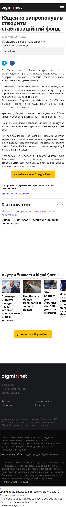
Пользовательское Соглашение (44, 443)
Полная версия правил (15, 481)
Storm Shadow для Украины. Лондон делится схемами (50, 302)
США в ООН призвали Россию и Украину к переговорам (30, 221)
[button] (58, 204)
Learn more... (40, 502)
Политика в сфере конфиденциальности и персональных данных (27, 448)
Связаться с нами (12, 440)
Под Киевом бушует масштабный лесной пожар (32, 303)
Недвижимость (43, 401)
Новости (7, 405)
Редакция (48, 437)
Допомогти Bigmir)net (33, 334)
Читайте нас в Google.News (33, 174)
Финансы (40, 405)
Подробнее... (18, 495)
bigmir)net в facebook (15, 193)
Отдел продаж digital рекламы (41, 454)
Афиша (6, 401)
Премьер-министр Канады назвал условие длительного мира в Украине (11, 308)
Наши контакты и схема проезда (20, 437)
